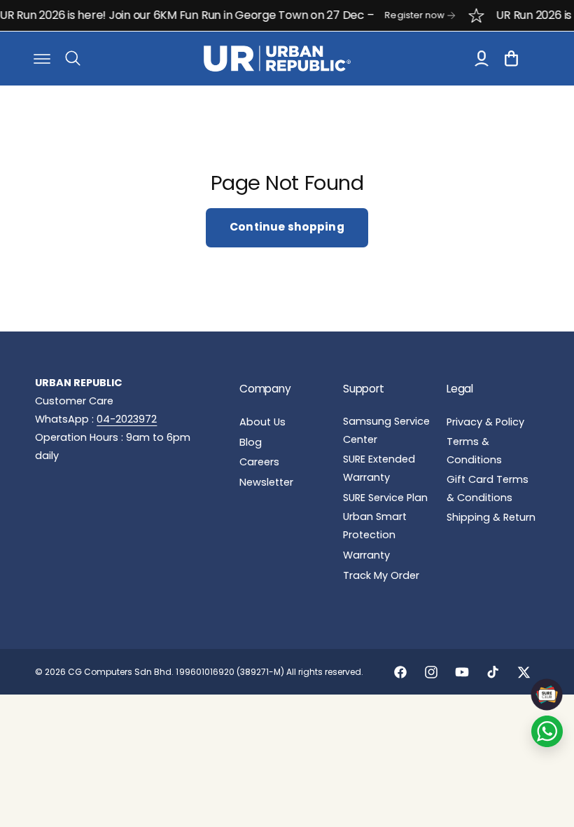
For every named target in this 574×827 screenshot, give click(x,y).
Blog (250, 442)
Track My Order (381, 575)
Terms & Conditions (474, 451)
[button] (42, 58)
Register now (408, 15)
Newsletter (266, 482)
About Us (262, 422)
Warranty (366, 555)
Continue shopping (287, 226)
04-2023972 (127, 419)
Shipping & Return (491, 517)
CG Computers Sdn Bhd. (122, 672)
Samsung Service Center (386, 430)
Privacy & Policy (485, 422)
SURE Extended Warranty (379, 468)
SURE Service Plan (385, 498)
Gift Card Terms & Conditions (487, 488)
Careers (259, 462)
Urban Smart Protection (375, 526)
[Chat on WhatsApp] (547, 731)
